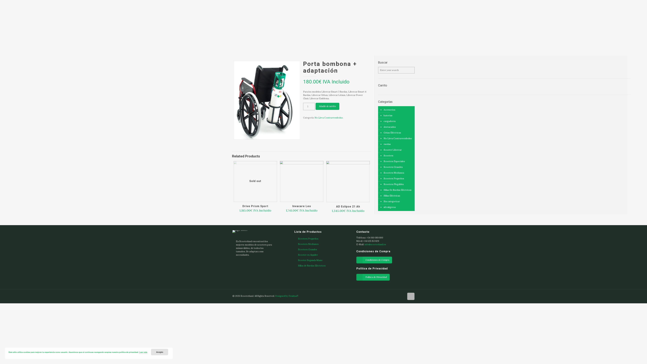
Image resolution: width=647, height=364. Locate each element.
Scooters (388, 155)
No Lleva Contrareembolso (329, 117)
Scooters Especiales (394, 161)
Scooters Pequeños (394, 178)
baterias (388, 115)
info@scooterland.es (375, 244)
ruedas (387, 144)
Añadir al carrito (327, 106)
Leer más (143, 352)
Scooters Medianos (394, 172)
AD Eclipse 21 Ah (348, 206)
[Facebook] (388, 295)
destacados (390, 127)
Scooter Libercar (393, 149)
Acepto (159, 352)
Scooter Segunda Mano (310, 260)
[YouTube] (402, 295)
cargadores (390, 121)
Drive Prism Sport (255, 206)
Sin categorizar (392, 201)
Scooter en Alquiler (308, 254)
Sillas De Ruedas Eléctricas (397, 190)
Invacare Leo (301, 206)
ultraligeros (390, 207)
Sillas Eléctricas (392, 195)
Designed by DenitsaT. (287, 296)
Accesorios (389, 109)
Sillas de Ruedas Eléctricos (312, 265)
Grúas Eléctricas (392, 132)
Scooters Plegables (394, 184)
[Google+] (393, 295)
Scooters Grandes (393, 167)
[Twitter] (397, 295)
